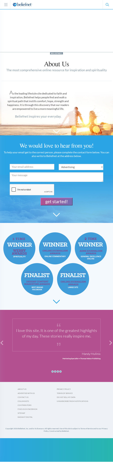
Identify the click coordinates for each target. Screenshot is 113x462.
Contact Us (23, 397)
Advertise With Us (26, 393)
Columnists (23, 401)
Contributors (24, 405)
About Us (22, 389)
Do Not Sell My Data (66, 397)
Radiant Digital (25, 417)
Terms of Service (65, 393)
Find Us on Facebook (27, 409)
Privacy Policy (64, 389)
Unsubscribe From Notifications (72, 401)
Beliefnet (56, 53)
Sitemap (21, 413)
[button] (107, 4)
